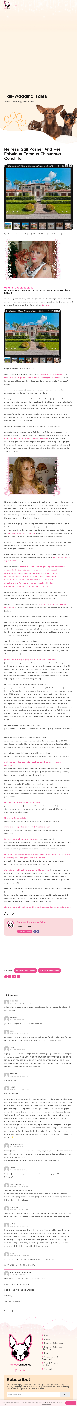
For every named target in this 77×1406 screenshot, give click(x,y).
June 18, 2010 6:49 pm (19, 1186)
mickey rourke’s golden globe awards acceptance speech (32, 378)
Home (47, 1335)
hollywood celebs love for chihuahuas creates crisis (29, 580)
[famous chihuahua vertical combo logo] (7, 4)
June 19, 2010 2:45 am (19, 1170)
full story (46, 305)
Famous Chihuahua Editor (19, 234)
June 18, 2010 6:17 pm (19, 1209)
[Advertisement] (38, 952)
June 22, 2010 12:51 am (19, 1076)
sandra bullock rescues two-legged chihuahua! (42, 567)
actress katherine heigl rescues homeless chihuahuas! (30, 570)
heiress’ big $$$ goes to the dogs (21, 839)
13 (57, 234)
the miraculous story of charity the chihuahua (26, 586)
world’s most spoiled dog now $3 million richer (27, 827)
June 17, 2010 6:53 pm (19, 1226)
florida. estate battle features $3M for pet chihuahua (30, 660)
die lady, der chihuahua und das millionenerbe (26, 870)
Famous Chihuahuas (53, 1343)
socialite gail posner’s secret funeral (22, 802)
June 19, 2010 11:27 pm (19, 1089)
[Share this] (9, 976)
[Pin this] (18, 976)
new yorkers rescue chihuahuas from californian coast (30, 573)
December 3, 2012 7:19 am (20, 1003)
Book (46, 1353)
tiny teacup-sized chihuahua (21, 533)
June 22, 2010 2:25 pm (19, 1050)
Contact (48, 1369)
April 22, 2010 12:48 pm (19, 1255)
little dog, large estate (15, 818)
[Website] (37, 931)
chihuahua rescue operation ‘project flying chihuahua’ (30, 576)
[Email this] (6, 976)
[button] (42, 5)
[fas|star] (15, 1370)
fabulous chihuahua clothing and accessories (26, 438)
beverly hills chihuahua (52, 374)
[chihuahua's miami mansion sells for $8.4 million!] (32, 363)
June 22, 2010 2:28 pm (19, 1033)
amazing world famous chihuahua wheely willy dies (28, 583)
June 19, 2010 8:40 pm (19, 1147)
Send (65, 1394)
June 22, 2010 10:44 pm (19, 1020)
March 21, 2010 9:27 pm (19, 1275)
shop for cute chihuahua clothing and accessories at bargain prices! (37, 907)
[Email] (34, 931)
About (47, 1339)
